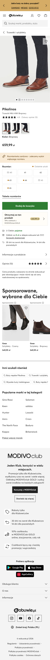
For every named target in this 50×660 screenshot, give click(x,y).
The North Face (10, 425)
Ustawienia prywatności (29, 643)
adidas (29, 406)
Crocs (28, 419)
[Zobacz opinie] (46, 263)
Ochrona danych (33, 655)
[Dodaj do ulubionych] (46, 41)
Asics (4, 419)
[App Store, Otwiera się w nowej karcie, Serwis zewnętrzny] (35, 568)
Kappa (5, 431)
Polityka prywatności (24, 647)
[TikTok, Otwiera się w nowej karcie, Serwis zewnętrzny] (38, 618)
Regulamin (12, 643)
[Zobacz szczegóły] (46, 254)
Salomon (30, 399)
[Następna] (46, 5)
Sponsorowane (7, 303)
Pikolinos (9, 109)
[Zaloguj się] (32, 15)
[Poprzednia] (4, 5)
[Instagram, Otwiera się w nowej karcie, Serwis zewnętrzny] (11, 618)
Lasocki (29, 412)
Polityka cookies (16, 655)
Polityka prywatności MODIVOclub (23, 651)
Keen (4, 406)
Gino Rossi (7, 399)
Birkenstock (31, 431)
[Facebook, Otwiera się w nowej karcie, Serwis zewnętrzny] (29, 618)
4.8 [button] (20, 117)
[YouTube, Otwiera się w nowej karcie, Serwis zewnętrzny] (20, 618)
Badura (29, 425)
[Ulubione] (39, 15)
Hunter (5, 412)
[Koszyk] (45, 15)
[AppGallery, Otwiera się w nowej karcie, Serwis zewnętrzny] (25, 574)
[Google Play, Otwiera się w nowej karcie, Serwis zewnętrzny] (15, 568)
